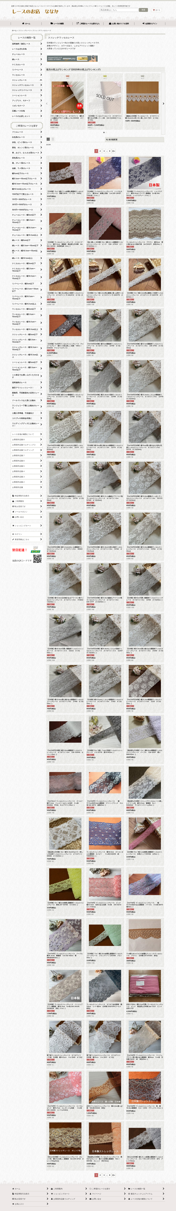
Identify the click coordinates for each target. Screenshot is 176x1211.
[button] (47, 104)
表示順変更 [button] (113, 139)
